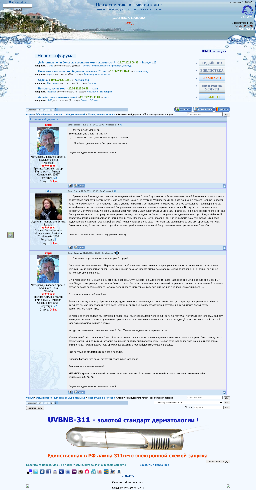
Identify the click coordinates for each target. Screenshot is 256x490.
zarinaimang (141, 71)
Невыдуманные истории (99, 91)
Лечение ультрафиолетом (97, 74)
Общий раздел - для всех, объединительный (61, 114)
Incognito (51, 91)
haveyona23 (149, 62)
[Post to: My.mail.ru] (106, 471)
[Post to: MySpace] (61, 471)
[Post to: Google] (55, 471)
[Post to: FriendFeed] (68, 471)
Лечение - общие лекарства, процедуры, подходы (107, 65)
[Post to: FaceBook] (48, 471)
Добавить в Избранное (154, 464)
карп (49, 74)
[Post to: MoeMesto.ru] (93, 471)
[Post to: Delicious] (29, 471)
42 (115, 191)
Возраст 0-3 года (89, 100)
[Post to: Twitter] (36, 471)
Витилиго (92, 83)
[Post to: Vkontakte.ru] (119, 471)
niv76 (49, 100)
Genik (50, 65)
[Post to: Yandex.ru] (100, 471)
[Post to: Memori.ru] (87, 471)
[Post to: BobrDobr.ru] (80, 471)
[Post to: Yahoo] (74, 471)
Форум (30, 114)
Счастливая (53, 83)
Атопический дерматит (130, 114)
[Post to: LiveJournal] (112, 471)
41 (121, 125)
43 (117, 253)
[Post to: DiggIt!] (42, 471)
